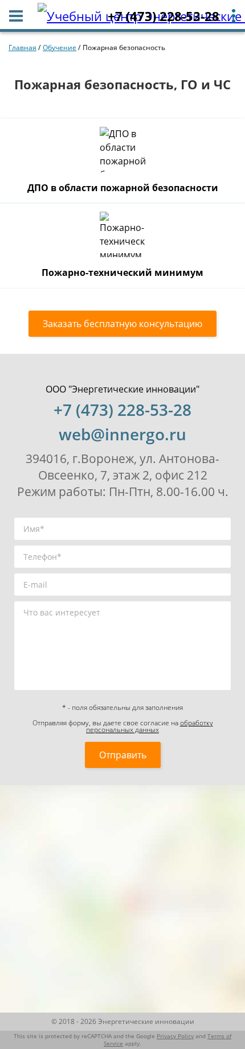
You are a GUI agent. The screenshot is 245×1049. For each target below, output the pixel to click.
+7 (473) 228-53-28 (163, 16)
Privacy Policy (175, 1036)
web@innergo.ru (122, 434)
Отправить (122, 755)
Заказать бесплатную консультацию (122, 323)
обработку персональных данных (149, 726)
